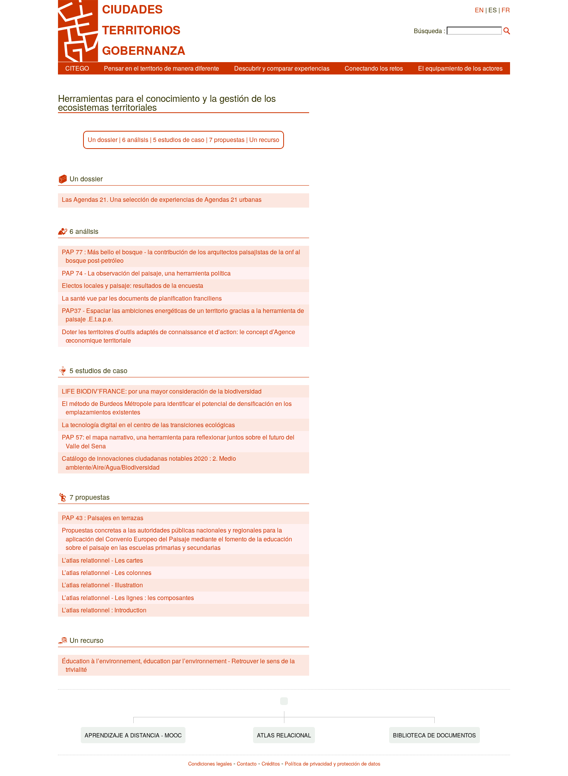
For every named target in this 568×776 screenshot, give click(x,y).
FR (506, 9)
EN (479, 9)
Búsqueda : (429, 31)
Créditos (271, 763)
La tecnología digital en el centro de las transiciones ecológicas (148, 424)
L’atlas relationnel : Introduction (104, 609)
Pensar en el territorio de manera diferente (161, 68)
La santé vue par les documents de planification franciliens (142, 298)
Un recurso (264, 139)
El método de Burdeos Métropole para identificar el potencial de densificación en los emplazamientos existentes (177, 407)
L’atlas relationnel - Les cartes (102, 560)
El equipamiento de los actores (460, 68)
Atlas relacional (284, 735)
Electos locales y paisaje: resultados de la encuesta (132, 285)
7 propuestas (227, 139)
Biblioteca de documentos (434, 735)
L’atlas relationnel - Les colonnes (106, 572)
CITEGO (77, 68)
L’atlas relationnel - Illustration (102, 584)
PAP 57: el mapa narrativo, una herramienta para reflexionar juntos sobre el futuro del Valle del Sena (178, 441)
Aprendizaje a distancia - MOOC (133, 735)
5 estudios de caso (178, 139)
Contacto (247, 763)
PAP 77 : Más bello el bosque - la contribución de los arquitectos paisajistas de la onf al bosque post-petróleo (181, 256)
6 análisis (135, 139)
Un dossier (102, 139)
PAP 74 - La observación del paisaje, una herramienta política (146, 273)
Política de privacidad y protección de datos (332, 763)
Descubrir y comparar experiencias (282, 68)
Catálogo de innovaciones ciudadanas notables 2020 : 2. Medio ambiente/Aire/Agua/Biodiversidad (149, 462)
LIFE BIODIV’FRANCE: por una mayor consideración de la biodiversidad (162, 391)
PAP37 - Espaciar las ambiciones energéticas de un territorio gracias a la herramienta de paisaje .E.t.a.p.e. (183, 314)
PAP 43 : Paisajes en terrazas (102, 517)
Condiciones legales (210, 763)
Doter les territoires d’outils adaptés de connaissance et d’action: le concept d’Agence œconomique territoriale (178, 336)
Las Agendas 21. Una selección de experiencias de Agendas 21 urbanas (162, 199)
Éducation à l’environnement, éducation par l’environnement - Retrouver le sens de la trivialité (178, 665)
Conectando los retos (374, 68)
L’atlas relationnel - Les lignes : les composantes (128, 597)
